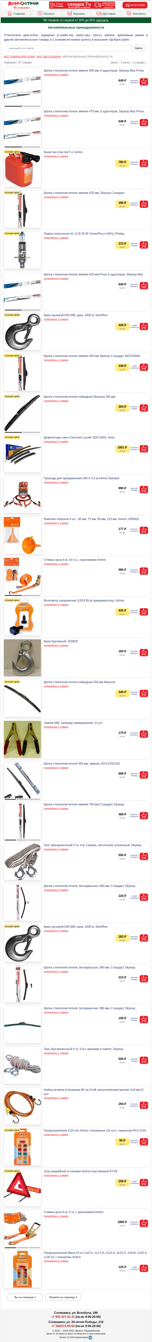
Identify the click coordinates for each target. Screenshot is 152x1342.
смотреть (102, 20)
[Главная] (23, 3)
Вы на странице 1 (25, 1297)
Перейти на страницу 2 (63, 1297)
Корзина (79, 13)
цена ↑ (115, 62)
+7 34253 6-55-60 (63, 1326)
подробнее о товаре (56, 74)
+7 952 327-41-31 (63, 1316)
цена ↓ (127, 62)
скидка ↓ (141, 62)
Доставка (109, 13)
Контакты (139, 13)
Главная (19, 13)
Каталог (49, 13)
